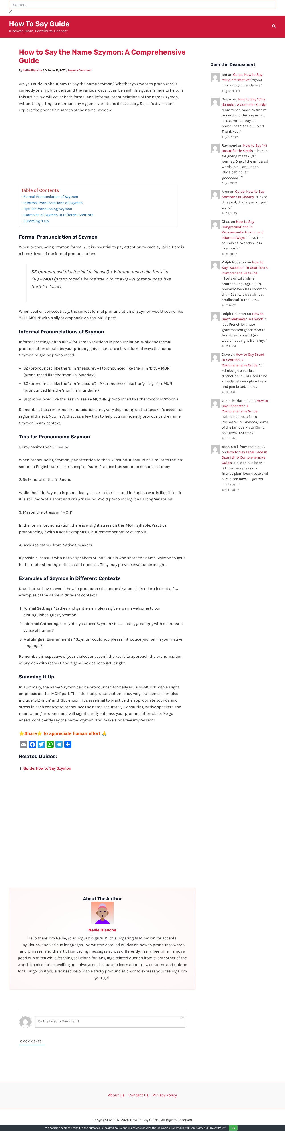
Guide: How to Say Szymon (47, 768)
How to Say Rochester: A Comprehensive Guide (245, 405)
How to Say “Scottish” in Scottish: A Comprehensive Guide (245, 267)
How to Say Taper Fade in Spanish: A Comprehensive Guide (244, 457)
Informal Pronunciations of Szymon (53, 203)
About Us (116, 1095)
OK (233, 1127)
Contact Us (138, 1095)
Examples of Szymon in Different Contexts (58, 215)
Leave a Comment (80, 70)
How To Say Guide (39, 24)
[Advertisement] (102, 151)
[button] (274, 26)
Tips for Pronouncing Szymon (47, 209)
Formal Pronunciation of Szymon (50, 196)
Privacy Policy (165, 1095)
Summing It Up (36, 221)
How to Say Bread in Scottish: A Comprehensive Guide (243, 359)
